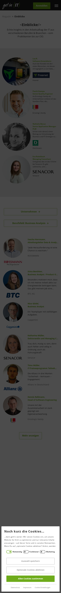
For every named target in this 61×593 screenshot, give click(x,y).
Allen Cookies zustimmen (30, 579)
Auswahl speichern (30, 561)
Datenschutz (15, 587)
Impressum (27, 587)
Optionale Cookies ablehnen (30, 570)
